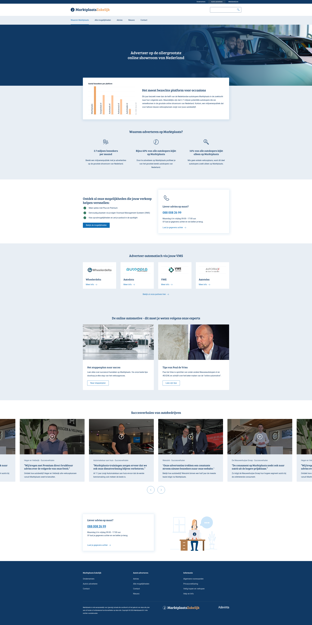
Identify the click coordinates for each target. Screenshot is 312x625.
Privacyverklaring (190, 584)
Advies (119, 20)
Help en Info (188, 594)
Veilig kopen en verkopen (194, 589)
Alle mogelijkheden (103, 20)
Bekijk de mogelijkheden (96, 225)
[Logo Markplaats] (90, 10)
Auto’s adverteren (217, 2)
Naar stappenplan (98, 383)
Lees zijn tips (171, 383)
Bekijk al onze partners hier (154, 294)
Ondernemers (201, 2)
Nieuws (131, 20)
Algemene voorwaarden (193, 579)
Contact (144, 20)
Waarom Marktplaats (80, 20)
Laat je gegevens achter (173, 227)
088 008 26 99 (96, 526)
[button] (238, 10)
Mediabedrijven (233, 2)
